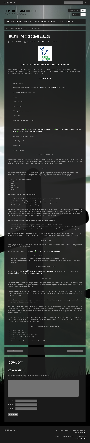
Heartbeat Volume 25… (74, 351)
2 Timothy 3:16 (30, 251)
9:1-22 (14, 131)
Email (10, 405)
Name (10, 401)
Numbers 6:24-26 (22, 271)
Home (7, 28)
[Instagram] (8, 2)
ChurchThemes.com (80, 438)
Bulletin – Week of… (34, 28)
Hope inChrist (31, 42)
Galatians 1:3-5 (35, 88)
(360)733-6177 (81, 432)
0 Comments (54, 42)
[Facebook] (5, 2)
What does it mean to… (16, 351)
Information (18, 28)
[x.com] (14, 2)
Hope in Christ (20, 10)
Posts (12, 28)
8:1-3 (53, 129)
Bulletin (25, 28)
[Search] (85, 2)
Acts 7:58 (21, 129)
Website (10, 408)
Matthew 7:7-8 (12, 273)
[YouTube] (11, 2)
